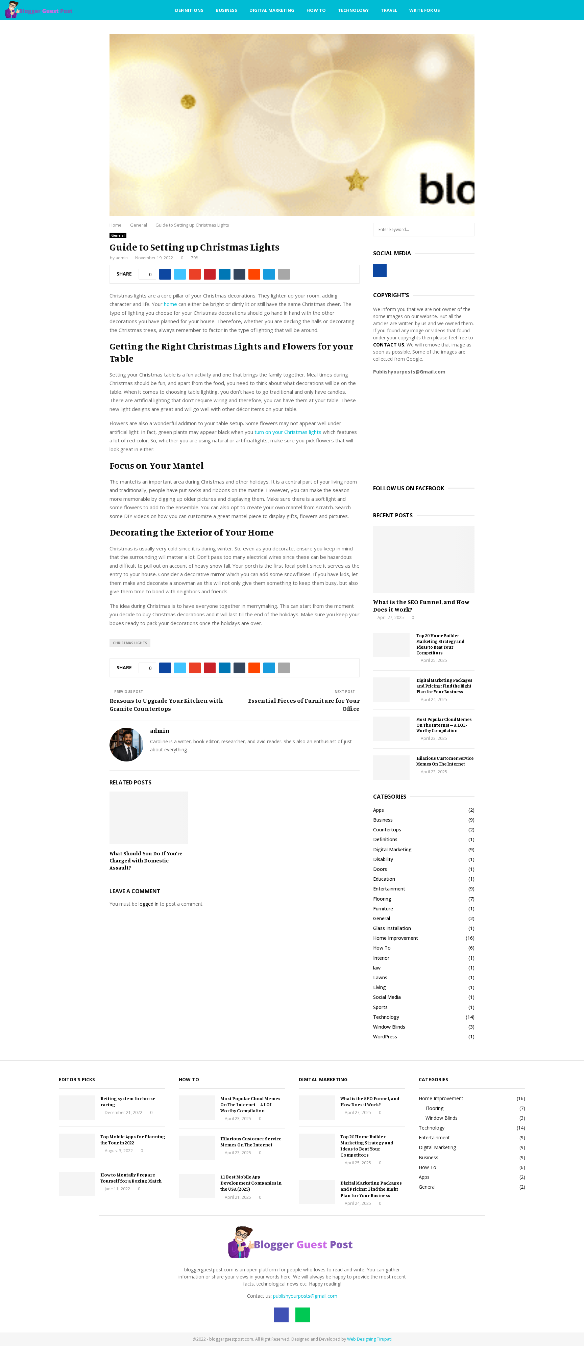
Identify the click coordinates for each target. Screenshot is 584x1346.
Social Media (387, 997)
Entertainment (389, 888)
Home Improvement (395, 938)
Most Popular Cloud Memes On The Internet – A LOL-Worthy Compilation (444, 725)
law (377, 967)
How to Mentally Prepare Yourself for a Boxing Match (131, 1178)
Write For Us (424, 10)
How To (316, 10)
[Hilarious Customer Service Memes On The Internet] (391, 767)
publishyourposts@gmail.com (305, 1296)
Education (384, 879)
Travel (389, 10)
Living (379, 987)
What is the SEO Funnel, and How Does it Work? (421, 605)
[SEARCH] (467, 229)
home (170, 304)
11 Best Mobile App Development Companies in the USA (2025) (251, 1183)
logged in (149, 904)
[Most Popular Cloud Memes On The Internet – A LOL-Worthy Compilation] (391, 729)
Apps (378, 810)
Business (226, 10)
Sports (380, 1007)
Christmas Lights (130, 643)
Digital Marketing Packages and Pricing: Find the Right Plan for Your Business (444, 685)
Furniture (383, 908)
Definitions (189, 10)
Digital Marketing (271, 10)
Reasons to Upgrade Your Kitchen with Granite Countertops (166, 704)
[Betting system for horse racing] (77, 1107)
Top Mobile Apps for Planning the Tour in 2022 (132, 1139)
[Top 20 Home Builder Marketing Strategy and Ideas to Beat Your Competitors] (391, 645)
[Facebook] (544, 10)
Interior (381, 958)
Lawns (380, 977)
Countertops (387, 829)
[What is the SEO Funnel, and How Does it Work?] (423, 559)
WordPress (385, 1036)
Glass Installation (392, 928)
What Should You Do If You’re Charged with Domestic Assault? (146, 860)
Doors (380, 869)
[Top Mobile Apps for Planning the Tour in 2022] (77, 1146)
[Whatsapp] (551, 10)
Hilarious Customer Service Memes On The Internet (444, 761)
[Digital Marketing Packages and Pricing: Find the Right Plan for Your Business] (391, 689)
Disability (383, 859)
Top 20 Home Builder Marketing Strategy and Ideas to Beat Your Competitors (440, 644)
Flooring (382, 899)
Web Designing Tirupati (369, 1339)
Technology (353, 10)
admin (122, 258)
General (118, 235)
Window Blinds (389, 1027)
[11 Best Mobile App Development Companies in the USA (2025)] (197, 1186)
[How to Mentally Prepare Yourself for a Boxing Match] (77, 1184)
